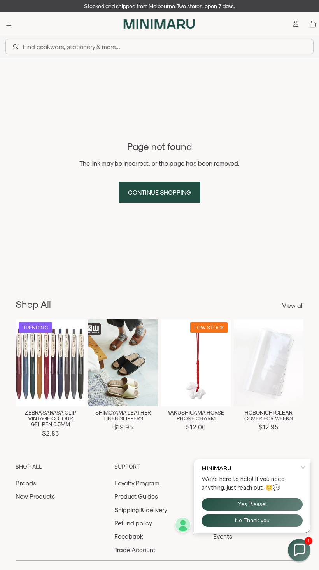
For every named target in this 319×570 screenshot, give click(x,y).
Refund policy (133, 522)
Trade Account (135, 549)
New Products (35, 496)
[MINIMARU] (159, 24)
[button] (299, 550)
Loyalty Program (137, 482)
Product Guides (136, 496)
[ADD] (219, 394)
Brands (26, 482)
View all (292, 305)
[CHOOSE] (73, 394)
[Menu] (9, 24)
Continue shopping (159, 192)
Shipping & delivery (140, 509)
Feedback (128, 536)
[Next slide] (76, 362)
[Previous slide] (24, 362)
